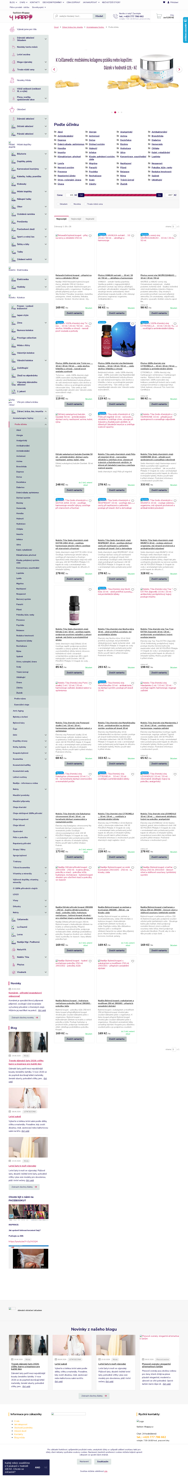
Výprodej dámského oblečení (27, 383)
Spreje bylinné (20, 855)
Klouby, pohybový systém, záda (27, 561)
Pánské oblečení (25, 133)
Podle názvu (20, 698)
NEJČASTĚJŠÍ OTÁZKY (111, 2)
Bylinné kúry (18, 723)
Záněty (19, 688)
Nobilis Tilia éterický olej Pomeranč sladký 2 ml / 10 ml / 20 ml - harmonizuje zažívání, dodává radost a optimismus (74, 726)
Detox (19, 477)
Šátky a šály (23, 244)
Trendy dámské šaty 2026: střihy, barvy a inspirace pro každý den (26, 1062)
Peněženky (22, 221)
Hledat (99, 16)
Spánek (19, 656)
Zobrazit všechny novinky (23, 1017)
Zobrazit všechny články (22, 1187)
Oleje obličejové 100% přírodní (27, 813)
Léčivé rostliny (20, 777)
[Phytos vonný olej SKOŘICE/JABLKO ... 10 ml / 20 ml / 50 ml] (159, 253)
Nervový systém (23, 599)
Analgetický (21, 440)
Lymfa (18, 578)
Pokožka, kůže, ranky (25, 615)
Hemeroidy (21, 508)
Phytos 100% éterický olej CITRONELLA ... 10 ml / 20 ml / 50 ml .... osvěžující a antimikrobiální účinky (159, 366)
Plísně (19, 609)
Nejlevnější (76, 219)
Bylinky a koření (20, 717)
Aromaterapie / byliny (23, 418)
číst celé (42, 1010)
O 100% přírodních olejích (25, 888)
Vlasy (15, 900)
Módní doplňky (24, 191)
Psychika (20, 625)
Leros (20, 934)
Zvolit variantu (74, 313)
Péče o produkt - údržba (19, 7)
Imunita (19, 534)
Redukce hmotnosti (25, 635)
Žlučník (19, 693)
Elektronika (23, 279)
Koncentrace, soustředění (27, 568)
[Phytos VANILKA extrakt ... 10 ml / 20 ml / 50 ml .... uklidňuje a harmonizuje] (116, 253)
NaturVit (21, 949)
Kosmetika (18, 759)
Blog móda (19, 1437)
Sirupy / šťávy (19, 849)
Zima (19, 322)
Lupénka (20, 573)
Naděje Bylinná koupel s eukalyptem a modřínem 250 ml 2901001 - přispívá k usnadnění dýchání (116, 1003)
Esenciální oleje (21, 704)
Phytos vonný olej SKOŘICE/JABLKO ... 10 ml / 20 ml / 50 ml (158, 276)
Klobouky (21, 184)
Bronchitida (21, 466)
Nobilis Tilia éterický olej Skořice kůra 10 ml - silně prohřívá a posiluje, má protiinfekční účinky (116, 632)
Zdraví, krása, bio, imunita (30, 411)
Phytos (20, 964)
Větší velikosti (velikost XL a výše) (29, 90)
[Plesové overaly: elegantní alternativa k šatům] (159, 1345)
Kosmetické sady (21, 771)
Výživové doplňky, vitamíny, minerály (26, 881)
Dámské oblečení (25, 118)
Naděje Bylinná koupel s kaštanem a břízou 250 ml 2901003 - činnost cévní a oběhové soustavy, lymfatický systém (159, 910)
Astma (19, 461)
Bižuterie (21, 153)
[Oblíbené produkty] (164, 5)
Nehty (16, 789)
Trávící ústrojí (22, 672)
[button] (54, 69)
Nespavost (21, 594)
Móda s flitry (23, 345)
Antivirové (20, 456)
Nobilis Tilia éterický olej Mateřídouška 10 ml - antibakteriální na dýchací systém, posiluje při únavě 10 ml (116, 725)
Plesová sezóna (162, 1359)
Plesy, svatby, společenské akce (26, 98)
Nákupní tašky (24, 199)
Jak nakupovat (20, 1424)
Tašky (20, 251)
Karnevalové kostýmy (28, 169)
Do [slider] (159, 195)
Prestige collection (26, 337)
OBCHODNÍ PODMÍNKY (52, 2)
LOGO (16, 894)
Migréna (19, 583)
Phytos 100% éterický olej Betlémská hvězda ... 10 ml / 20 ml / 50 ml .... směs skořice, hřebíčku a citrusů (116, 366)
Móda (26, 1056)
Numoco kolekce (25, 330)
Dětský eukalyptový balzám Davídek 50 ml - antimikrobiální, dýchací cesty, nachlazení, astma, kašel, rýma (74, 457)
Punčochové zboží (26, 229)
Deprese (20, 472)
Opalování (18, 831)
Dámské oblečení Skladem (25, 39)
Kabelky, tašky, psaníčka (29, 176)
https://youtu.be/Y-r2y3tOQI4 (23, 1241)
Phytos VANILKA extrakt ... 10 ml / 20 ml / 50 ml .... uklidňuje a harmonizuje (115, 276)
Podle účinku (21, 424)
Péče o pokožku (20, 837)
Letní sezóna (23, 54)
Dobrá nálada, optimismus (27, 492)
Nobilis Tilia (23, 957)
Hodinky (21, 287)
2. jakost (21, 391)
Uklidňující (20, 677)
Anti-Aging (18, 711)
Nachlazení (21, 589)
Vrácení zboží (20, 1431)
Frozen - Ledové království (25, 307)
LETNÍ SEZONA (30, 1112)
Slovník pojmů (37, 7)
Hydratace (20, 524)
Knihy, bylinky (19, 747)
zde (105, 1471)
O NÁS (22, 2)
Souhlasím (102, 1461)
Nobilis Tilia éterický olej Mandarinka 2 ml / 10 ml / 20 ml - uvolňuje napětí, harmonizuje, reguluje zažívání (159, 725)
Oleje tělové (19, 825)
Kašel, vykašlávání (24, 550)
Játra (18, 544)
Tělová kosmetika (21, 867)
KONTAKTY (35, 2)
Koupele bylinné (20, 753)
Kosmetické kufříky (22, 765)
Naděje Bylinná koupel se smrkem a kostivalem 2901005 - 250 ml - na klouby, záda (114, 910)
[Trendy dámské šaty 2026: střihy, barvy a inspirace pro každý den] (28, 1042)
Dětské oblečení (25, 126)
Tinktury (17, 861)
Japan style (22, 315)
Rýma (18, 651)
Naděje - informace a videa (25, 783)
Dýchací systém (23, 498)
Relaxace (20, 630)
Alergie (19, 435)
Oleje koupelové (20, 819)
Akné (18, 430)
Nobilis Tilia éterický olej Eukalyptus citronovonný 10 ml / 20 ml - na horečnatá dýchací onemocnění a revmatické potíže (73, 817)
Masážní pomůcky (21, 795)
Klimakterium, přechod (26, 555)
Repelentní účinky (24, 641)
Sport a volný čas (25, 236)
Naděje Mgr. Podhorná (28, 942)
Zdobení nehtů (24, 259)
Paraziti (19, 604)
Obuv (19, 206)
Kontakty (18, 1434)
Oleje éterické (19, 807)
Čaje (15, 729)
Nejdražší (90, 219)
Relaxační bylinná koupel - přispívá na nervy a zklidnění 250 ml (74, 276)
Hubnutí (20, 518)
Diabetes (20, 487)
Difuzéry (17, 906)
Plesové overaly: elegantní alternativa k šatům (156, 1365)
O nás (16, 1421)
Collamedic (22, 919)
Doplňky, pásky (24, 161)
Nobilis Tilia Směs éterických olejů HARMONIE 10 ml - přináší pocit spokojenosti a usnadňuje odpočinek (158, 457)
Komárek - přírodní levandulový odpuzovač (25, 994)
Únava (19, 682)
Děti (15, 735)
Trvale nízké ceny (25, 69)
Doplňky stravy (20, 741)
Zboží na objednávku (27, 375)
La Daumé (22, 927)
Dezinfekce (21, 482)
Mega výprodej (24, 62)
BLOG (12, 2)
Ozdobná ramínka (26, 214)
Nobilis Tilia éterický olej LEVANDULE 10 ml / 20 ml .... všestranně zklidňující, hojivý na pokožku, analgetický (159, 816)
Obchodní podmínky (23, 1427)
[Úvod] (30, 16)
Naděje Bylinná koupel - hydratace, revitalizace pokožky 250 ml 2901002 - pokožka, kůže (73, 1003)
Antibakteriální (22, 446)
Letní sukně (15, 1116)
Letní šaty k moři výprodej (22, 1165)
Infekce (19, 539)
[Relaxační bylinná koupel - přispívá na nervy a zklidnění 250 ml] (74, 253)
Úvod (56, 27)
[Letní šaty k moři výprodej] (28, 1147)
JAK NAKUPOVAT (90, 2)
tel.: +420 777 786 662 (131, 16)
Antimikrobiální (22, 451)
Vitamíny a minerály (22, 873)
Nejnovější (61, 219)
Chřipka (19, 529)
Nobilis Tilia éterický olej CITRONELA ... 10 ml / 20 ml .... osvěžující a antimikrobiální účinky (116, 816)
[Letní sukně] (28, 1098)
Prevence (20, 620)
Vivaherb (21, 972)
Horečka (19, 513)
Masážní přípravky (21, 801)
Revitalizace (21, 646)
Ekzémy (19, 503)
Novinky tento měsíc (27, 47)
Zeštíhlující (22, 368)
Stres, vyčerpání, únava (26, 661)
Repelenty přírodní (22, 843)
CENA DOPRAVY (73, 2)
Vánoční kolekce (25, 360)
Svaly (18, 667)
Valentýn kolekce (25, 353)
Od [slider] (81, 195)
